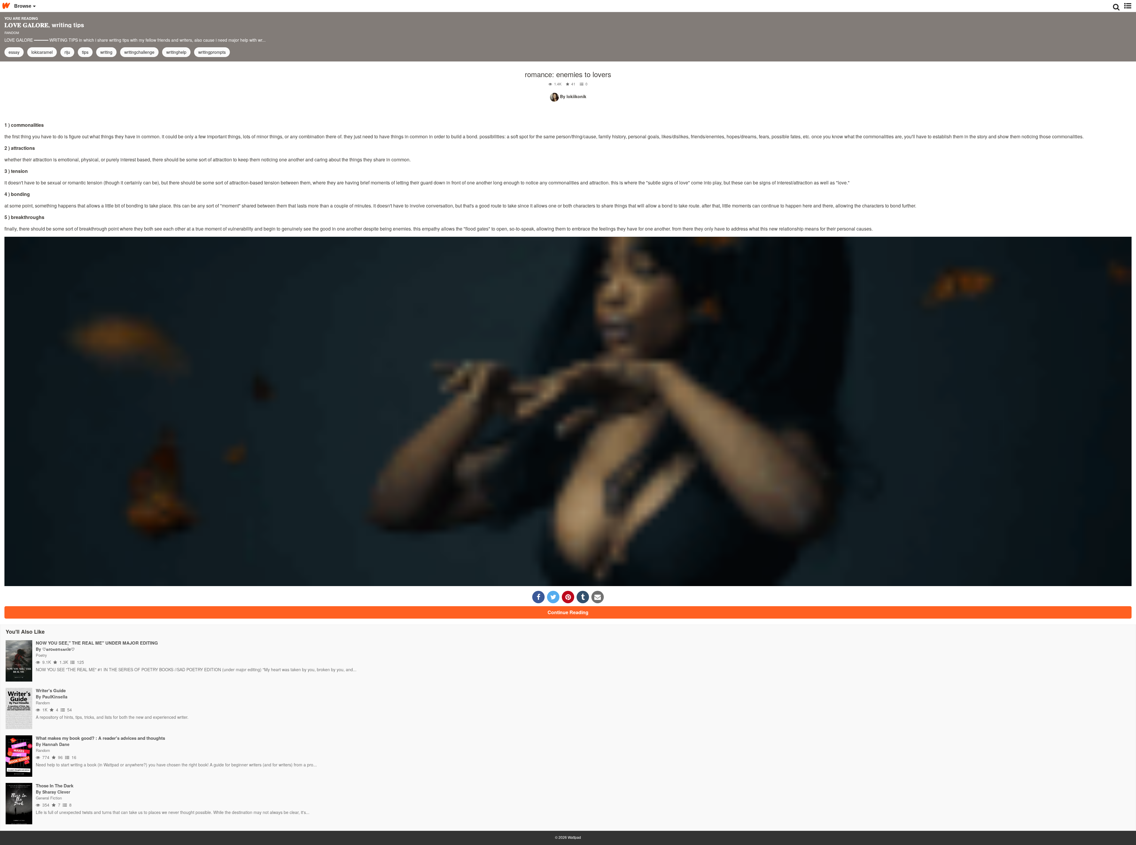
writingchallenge (139, 52)
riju (67, 52)
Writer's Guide (51, 690)
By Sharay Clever (53, 791)
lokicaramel (42, 52)
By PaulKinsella (51, 696)
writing (106, 52)
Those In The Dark (54, 785)
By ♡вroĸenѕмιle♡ (55, 649)
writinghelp (176, 52)
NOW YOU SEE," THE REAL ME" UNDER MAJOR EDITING (97, 642)
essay (14, 52)
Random (11, 32)
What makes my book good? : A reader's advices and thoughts (100, 738)
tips (85, 52)
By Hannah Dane (53, 744)
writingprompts (212, 52)
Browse (22, 6)
